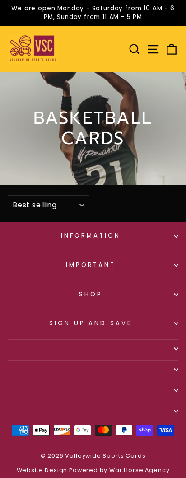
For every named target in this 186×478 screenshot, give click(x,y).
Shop (90, 294)
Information (91, 235)
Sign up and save (91, 323)
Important (91, 265)
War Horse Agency (139, 470)
